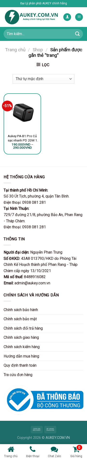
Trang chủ (15, 49)
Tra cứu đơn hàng (18, 374)
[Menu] (79, 17)
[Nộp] (77, 33)
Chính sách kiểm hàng (22, 347)
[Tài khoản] (67, 17)
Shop (38, 49)
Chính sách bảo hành (21, 309)
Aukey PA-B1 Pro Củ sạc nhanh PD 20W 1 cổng (22, 138)
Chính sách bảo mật (20, 319)
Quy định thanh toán (20, 365)
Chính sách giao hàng (21, 337)
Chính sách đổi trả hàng (23, 328)
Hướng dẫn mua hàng (21, 356)
